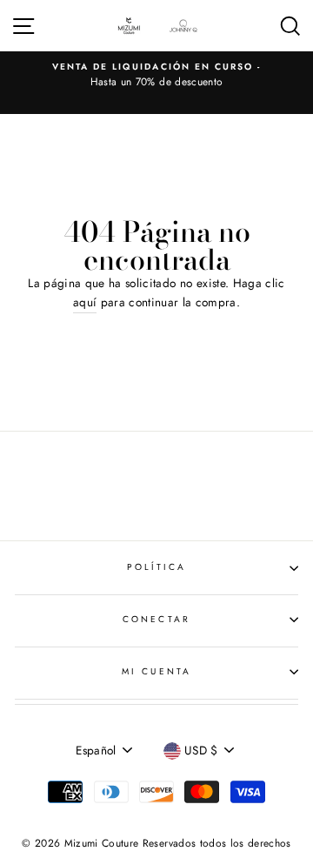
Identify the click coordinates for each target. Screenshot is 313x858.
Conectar (156, 619)
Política (156, 566)
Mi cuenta (156, 671)
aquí (85, 302)
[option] (156, 75)
